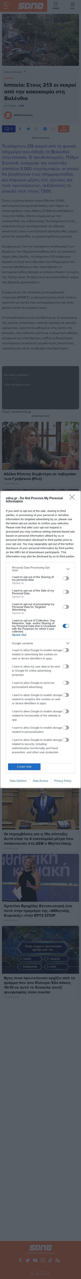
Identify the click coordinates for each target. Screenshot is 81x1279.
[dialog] (40, 639)
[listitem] (40, 569)
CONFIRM (24, 766)
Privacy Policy (62, 780)
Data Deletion (18, 780)
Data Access (40, 780)
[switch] (66, 578)
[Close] (73, 498)
